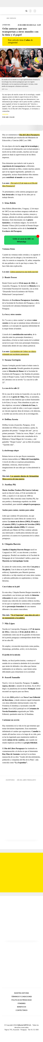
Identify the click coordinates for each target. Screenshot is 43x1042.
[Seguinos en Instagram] (26, 1032)
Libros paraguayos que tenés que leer (24, 272)
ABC (6, 10)
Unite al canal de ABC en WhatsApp (23, 240)
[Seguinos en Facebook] (18, 1032)
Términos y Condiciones (21, 996)
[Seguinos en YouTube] (23, 1032)
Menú (39, 10)
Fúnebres (21, 1003)
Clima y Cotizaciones (22, 10)
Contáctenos (21, 1010)
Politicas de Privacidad (21, 1000)
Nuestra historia (21, 993)
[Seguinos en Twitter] (21, 1032)
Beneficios (21, 1007)
